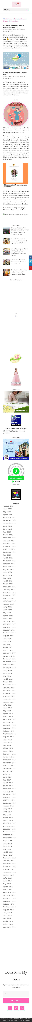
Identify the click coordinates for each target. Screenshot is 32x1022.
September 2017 (9, 768)
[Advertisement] (16, 333)
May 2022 (7, 613)
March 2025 (8, 535)
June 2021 (7, 642)
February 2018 (9, 754)
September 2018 (9, 734)
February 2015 (9, 858)
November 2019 (9, 693)
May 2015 (7, 849)
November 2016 (9, 797)
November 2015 (9, 832)
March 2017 (8, 786)
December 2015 (9, 829)
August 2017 (8, 771)
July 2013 (7, 913)
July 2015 (7, 843)
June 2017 (7, 777)
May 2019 (7, 711)
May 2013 (7, 918)
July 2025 (7, 526)
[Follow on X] (22, 1008)
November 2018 (9, 728)
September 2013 (9, 907)
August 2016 (8, 806)
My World (10, 31)
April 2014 (8, 887)
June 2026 (7, 509)
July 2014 (7, 878)
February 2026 (9, 518)
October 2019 (9, 696)
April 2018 (8, 748)
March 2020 (8, 682)
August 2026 (8, 506)
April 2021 (8, 647)
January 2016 (9, 826)
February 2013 (9, 927)
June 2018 (7, 742)
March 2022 (8, 618)
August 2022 (8, 604)
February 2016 (9, 823)
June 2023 (7, 575)
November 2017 (9, 763)
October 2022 (9, 598)
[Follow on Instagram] (16, 1008)
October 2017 (9, 765)
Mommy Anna (8, 29)
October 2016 (9, 800)
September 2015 (9, 838)
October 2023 (9, 564)
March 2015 (8, 855)
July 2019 (7, 705)
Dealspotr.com (16, 484)
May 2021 (7, 644)
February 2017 (9, 789)
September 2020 (9, 667)
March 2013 (8, 924)
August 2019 (8, 702)
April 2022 (8, 616)
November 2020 (9, 662)
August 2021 (8, 636)
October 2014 (9, 869)
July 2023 (7, 572)
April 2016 (8, 817)
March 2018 (8, 751)
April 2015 (8, 852)
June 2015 (7, 846)
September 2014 (9, 872)
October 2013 (9, 904)
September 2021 (9, 633)
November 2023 (9, 561)
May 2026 (7, 512)
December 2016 (9, 794)
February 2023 (9, 587)
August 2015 (8, 841)
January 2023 (9, 590)
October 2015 (9, 835)
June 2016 (7, 812)
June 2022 (7, 610)
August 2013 (8, 910)
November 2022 (9, 595)
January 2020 (9, 688)
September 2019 (9, 699)
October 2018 (9, 731)
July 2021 (7, 639)
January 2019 (9, 722)
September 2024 (9, 552)
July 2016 (7, 809)
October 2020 (9, 665)
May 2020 (7, 676)
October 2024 (9, 549)
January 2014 (9, 895)
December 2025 (9, 520)
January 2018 (9, 757)
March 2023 (8, 584)
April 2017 (8, 783)
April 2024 (8, 558)
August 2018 (8, 737)
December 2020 (9, 659)
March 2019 (8, 717)
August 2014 (8, 875)
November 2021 (9, 627)
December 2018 (9, 725)
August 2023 (8, 569)
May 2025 (7, 532)
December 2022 (9, 592)
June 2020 (7, 673)
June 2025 (7, 529)
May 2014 (7, 884)
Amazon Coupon (15, 210)
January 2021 (9, 656)
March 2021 (8, 650)
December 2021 (9, 624)
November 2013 (9, 901)
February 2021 (9, 653)
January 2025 (9, 541)
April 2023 (8, 581)
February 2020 (9, 685)
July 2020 (7, 670)
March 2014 (8, 890)
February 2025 (9, 538)
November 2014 (9, 866)
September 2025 (9, 523)
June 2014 (7, 881)
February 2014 (9, 892)
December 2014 (9, 864)
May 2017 (7, 780)
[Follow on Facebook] (10, 1008)
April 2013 (8, 921)
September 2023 (9, 566)
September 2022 (9, 601)
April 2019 (8, 714)
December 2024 (9, 543)
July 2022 (7, 607)
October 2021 (9, 630)
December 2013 (9, 898)
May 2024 (7, 555)
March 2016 (8, 820)
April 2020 (8, 679)
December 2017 (9, 760)
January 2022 (9, 621)
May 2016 (7, 815)
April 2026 (8, 515)
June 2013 (7, 916)
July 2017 (7, 774)
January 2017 (9, 791)
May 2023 (7, 578)
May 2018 (7, 745)
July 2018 (7, 740)
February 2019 (9, 719)
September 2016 (9, 803)
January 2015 (9, 861)
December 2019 (9, 691)
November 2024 (9, 546)
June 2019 (7, 708)
